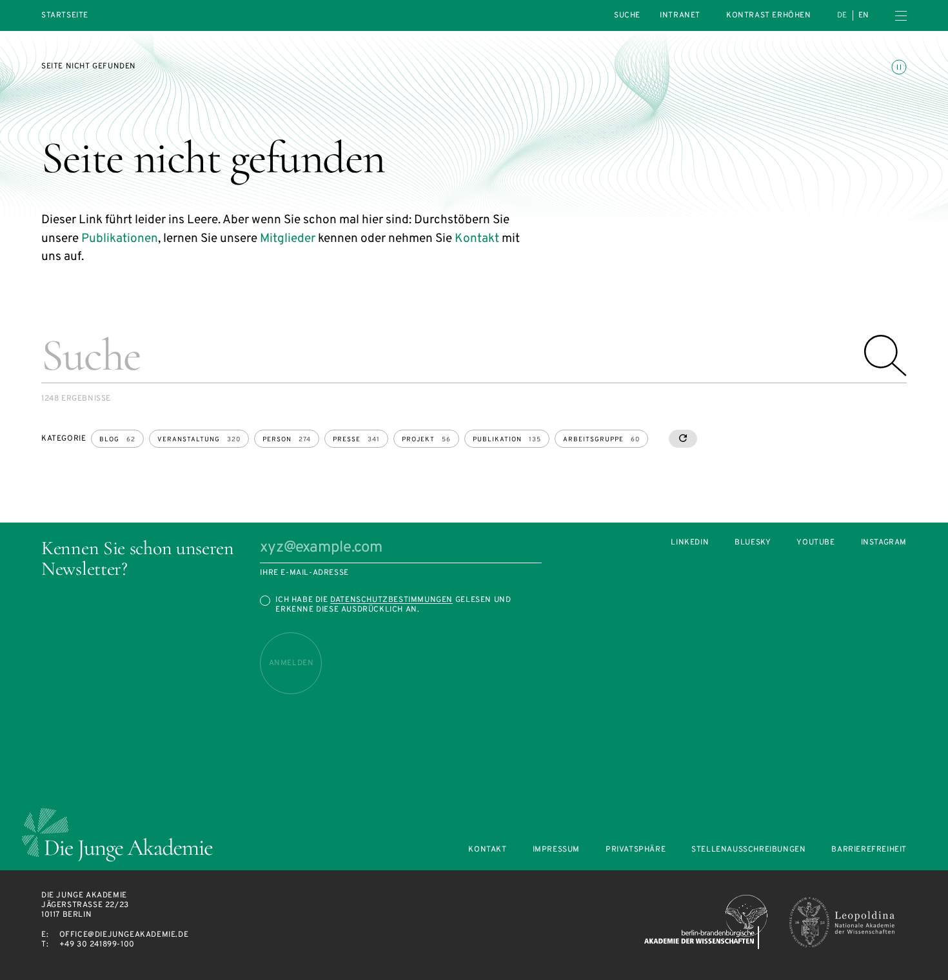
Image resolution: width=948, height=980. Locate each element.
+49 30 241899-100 (97, 944)
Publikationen (119, 238)
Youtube (815, 543)
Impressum (556, 850)
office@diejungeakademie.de (124, 935)
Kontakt (477, 238)
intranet (680, 15)
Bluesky (753, 543)
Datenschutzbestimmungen (391, 600)
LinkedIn (690, 543)
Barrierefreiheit (869, 850)
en (863, 15)
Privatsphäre (636, 850)
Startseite (64, 16)
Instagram (884, 543)
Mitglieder (287, 238)
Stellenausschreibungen (748, 850)
